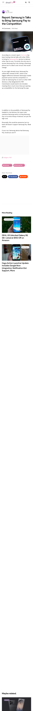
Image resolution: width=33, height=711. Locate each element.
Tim (8, 11)
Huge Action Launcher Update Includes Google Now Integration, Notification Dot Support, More (15, 267)
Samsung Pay (19, 165)
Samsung (24, 55)
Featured (7, 700)
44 (6, 28)
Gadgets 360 (7, 157)
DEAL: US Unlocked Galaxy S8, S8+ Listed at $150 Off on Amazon (15, 238)
